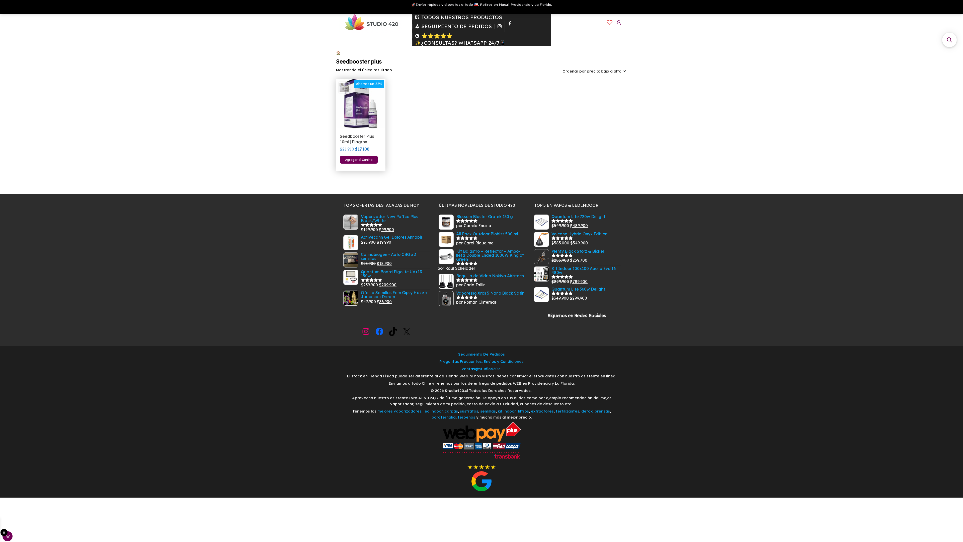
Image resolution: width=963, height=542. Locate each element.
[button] (949, 40)
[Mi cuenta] (618, 22)
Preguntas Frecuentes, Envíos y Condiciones (481, 361)
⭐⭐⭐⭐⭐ (437, 35)
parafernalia (444, 417)
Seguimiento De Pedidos (481, 354)
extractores (542, 411)
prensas (602, 411)
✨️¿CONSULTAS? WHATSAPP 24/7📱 (460, 42)
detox (587, 411)
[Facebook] (510, 26)
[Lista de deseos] (609, 22)
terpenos (466, 417)
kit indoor (507, 411)
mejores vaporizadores (399, 411)
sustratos (469, 411)
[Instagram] (500, 26)
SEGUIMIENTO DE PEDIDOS (456, 26)
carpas (451, 411)
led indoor (433, 411)
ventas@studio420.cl (482, 368)
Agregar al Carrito (359, 160)
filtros (523, 411)
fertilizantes (567, 411)
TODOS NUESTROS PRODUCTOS (461, 17)
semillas (488, 411)
